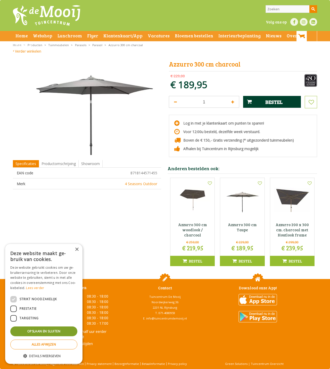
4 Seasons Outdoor (141, 183)
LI (313, 22)
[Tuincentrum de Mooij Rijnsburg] (46, 15)
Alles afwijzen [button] (44, 344)
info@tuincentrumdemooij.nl (166, 318)
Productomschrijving (59, 163)
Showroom (90, 163)
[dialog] (43, 304)
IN (304, 22)
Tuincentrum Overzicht (267, 364)
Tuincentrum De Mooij (165, 297)
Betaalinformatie (153, 364)
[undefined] (91, 108)
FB (294, 22)
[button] (43, 356)
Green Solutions (236, 364)
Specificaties (25, 163)
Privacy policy (177, 364)
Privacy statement (99, 364)
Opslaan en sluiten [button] (43, 331)
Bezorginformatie (126, 364)
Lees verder (35, 288)
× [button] (77, 249)
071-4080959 (167, 313)
